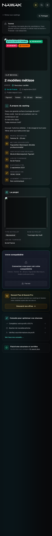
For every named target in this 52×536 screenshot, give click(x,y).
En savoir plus (35, 349)
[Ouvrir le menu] (47, 5)
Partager (44, 16)
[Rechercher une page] (41, 5)
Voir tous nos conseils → (14, 337)
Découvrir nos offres (24, 306)
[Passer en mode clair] (35, 5)
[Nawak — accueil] (11, 5)
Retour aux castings (12, 15)
